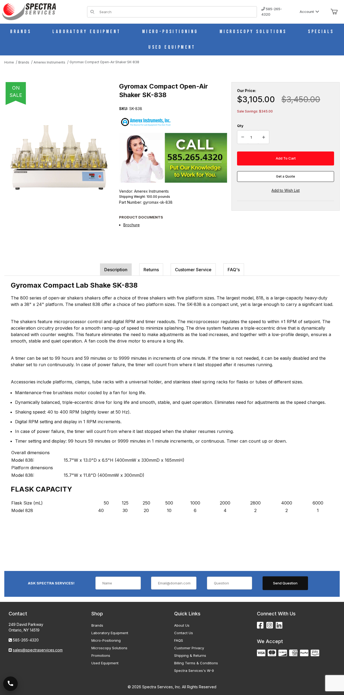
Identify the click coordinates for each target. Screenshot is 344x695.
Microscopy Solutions (109, 648)
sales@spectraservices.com (38, 650)
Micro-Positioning (106, 640)
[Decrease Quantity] (242, 137)
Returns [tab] (151, 269)
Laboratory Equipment (109, 633)
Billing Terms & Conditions (196, 663)
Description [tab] (115, 269)
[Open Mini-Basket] (334, 11)
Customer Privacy (189, 648)
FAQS (178, 640)
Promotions (100, 655)
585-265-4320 (271, 11)
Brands (97, 625)
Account (307, 11)
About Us (181, 625)
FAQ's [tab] (234, 269)
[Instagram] (269, 625)
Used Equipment (105, 663)
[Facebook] (260, 625)
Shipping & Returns (190, 655)
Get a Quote (285, 176)
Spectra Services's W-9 (194, 670)
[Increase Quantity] (263, 137)
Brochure (131, 225)
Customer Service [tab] (193, 269)
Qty (240, 126)
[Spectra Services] (29, 11)
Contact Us (183, 633)
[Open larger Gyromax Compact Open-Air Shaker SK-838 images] (60, 157)
